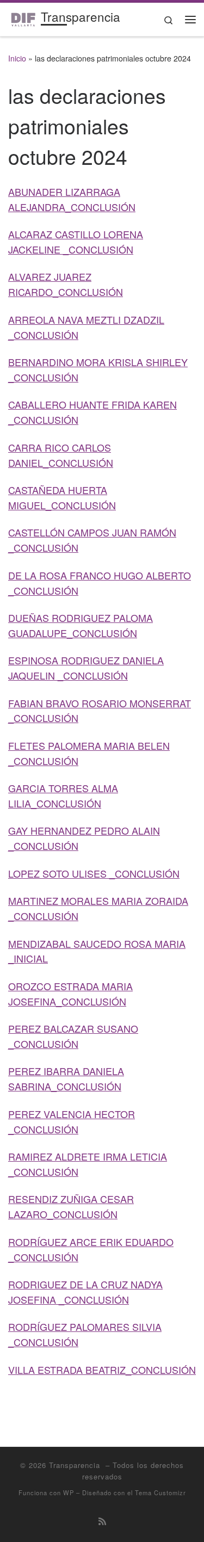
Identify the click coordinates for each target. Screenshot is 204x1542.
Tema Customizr (160, 1492)
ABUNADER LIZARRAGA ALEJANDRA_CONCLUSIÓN (71, 199)
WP (68, 1492)
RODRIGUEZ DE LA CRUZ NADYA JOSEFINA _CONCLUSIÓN (85, 1291)
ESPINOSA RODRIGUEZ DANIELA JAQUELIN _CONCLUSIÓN (86, 667)
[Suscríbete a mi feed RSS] (102, 1521)
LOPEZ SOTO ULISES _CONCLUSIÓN (94, 873)
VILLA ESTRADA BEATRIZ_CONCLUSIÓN (102, 1369)
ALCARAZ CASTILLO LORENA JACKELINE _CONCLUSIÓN (75, 241)
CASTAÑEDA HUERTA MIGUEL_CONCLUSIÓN (62, 497)
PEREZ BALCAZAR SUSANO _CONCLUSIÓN (73, 1036)
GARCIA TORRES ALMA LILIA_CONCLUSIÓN (63, 795)
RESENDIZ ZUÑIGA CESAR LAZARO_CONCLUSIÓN (71, 1206)
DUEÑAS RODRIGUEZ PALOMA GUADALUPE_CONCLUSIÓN (80, 625)
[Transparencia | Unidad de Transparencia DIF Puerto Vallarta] (22, 17)
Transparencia (76, 1465)
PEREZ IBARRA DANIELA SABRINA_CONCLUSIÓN (66, 1078)
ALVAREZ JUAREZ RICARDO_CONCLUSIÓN (65, 284)
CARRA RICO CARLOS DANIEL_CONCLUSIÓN (60, 455)
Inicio (17, 58)
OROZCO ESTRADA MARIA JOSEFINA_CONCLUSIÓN (70, 993)
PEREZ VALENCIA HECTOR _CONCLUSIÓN (71, 1121)
